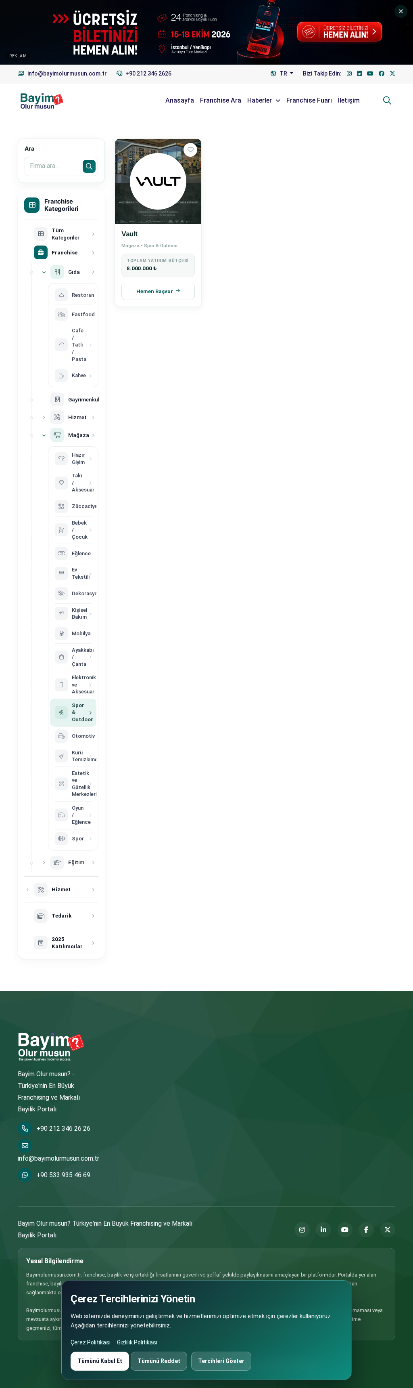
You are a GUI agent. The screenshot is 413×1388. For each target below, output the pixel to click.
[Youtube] (370, 74)
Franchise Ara (220, 100)
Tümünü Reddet (159, 1361)
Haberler (260, 100)
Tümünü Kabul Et (99, 1361)
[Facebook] (381, 74)
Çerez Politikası (91, 1342)
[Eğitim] (44, 862)
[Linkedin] (359, 74)
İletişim (349, 100)
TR (283, 73)
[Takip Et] (190, 150)
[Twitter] (392, 74)
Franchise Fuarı (309, 100)
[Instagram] (349, 74)
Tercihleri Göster (221, 1361)
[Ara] (387, 100)
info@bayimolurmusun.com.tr (58, 1158)
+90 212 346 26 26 (63, 1128)
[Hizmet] (44, 417)
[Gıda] (44, 272)
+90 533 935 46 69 (63, 1175)
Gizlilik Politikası (137, 1342)
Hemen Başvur (154, 291)
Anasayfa (179, 100)
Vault (129, 234)
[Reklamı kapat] (400, 11)
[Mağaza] (44, 435)
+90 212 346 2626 (147, 73)
